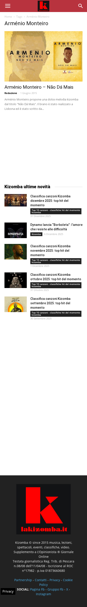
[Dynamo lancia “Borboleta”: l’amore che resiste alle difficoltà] (15, 230)
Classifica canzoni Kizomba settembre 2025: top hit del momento (50, 303)
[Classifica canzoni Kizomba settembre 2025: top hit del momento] (15, 304)
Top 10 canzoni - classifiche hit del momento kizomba (56, 211)
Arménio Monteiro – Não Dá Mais (38, 87)
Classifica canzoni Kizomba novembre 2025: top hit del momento (50, 250)
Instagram (43, 594)
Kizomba (36, 234)
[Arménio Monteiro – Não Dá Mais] (43, 56)
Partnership (23, 580)
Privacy (55, 580)
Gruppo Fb (55, 589)
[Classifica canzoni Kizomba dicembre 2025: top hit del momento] (15, 200)
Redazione (10, 93)
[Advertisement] (37, 146)
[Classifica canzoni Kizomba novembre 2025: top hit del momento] (15, 252)
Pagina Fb (37, 589)
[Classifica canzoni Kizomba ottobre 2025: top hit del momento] (15, 280)
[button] (81, 6)
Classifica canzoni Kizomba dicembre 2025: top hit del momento (50, 200)
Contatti (41, 580)
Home (8, 16)
